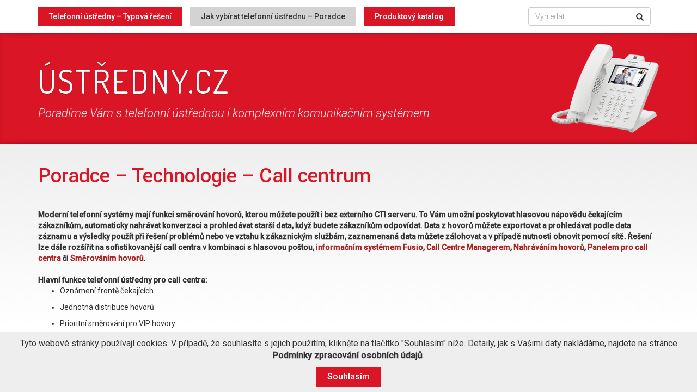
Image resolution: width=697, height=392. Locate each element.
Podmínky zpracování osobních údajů (348, 355)
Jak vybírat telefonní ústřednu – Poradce (273, 16)
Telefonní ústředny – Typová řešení (110, 16)
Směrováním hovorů (107, 258)
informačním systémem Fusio (369, 247)
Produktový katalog (409, 16)
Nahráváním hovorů (548, 247)
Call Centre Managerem (468, 247)
